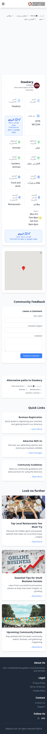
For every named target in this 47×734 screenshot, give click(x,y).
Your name (38, 316)
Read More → (36, 476)
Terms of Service (37, 686)
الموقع (11, 119)
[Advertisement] (23, 50)
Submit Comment (31, 355)
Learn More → (35, 429)
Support (41, 706)
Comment (38, 336)
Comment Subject (35, 326)
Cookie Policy (39, 690)
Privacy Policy (39, 683)
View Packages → (34, 453)
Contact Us (40, 702)
